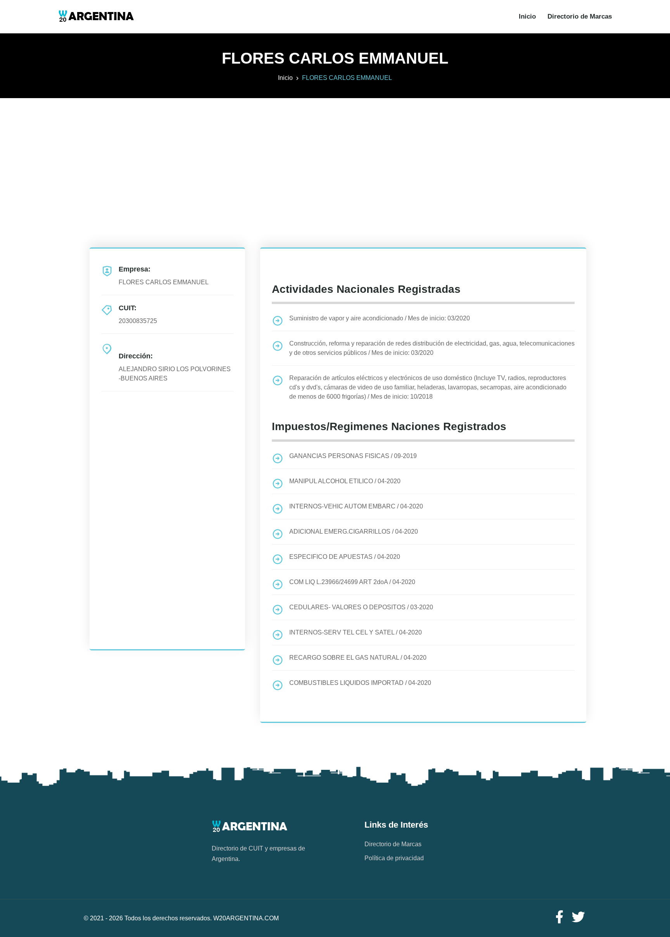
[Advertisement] (335, 152)
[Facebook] (559, 917)
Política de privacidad (394, 858)
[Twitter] (578, 917)
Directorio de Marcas (579, 16)
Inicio (527, 16)
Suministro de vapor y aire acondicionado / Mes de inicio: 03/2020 (379, 318)
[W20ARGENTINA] (96, 17)
